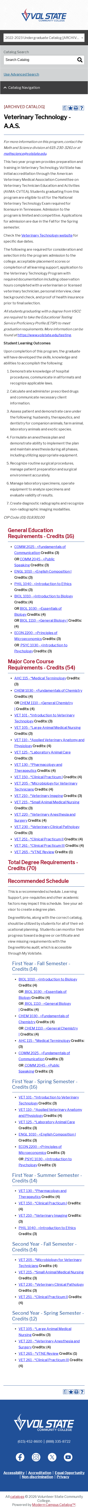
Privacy (63, 1477)
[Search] (79, 60)
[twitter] (52, 1457)
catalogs (17, 1497)
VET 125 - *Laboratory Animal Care (42, 752)
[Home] (44, 14)
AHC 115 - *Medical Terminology (40, 678)
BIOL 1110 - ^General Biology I (44, 620)
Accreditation (39, 1473)
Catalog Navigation (24, 88)
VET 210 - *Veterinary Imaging (38, 796)
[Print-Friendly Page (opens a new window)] (76, 108)
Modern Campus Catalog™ (53, 1505)
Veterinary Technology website (47, 235)
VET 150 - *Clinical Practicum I (38, 777)
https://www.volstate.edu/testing (44, 335)
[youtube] (68, 1457)
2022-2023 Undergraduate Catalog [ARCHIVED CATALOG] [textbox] (44, 38)
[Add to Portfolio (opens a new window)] (70, 108)
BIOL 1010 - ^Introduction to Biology (43, 596)
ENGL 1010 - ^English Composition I (43, 571)
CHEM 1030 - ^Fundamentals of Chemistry (48, 691)
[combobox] (44, 37)
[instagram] (36, 1457)
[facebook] (20, 1457)
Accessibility (14, 1473)
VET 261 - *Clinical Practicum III (39, 846)
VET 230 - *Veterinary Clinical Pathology (46, 827)
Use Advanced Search (21, 74)
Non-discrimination (37, 1477)
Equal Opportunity (70, 1473)
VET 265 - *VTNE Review (34, 852)
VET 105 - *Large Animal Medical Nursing (47, 728)
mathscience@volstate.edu (25, 154)
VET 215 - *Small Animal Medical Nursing (46, 802)
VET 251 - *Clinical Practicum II (39, 839)
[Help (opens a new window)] (81, 108)
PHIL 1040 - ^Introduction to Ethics (43, 584)
